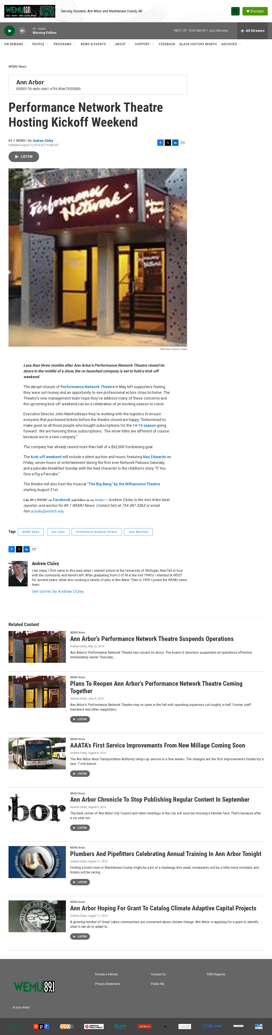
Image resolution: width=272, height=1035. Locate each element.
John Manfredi (138, 532)
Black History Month (198, 44)
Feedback (167, 44)
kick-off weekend (46, 457)
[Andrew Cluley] (18, 573)
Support (142, 44)
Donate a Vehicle (106, 974)
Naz (146, 457)
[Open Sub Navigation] (26, 44)
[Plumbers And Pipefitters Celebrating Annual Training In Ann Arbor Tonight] (37, 862)
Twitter (100, 499)
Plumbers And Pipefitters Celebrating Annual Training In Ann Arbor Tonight (165, 854)
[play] (9, 30)
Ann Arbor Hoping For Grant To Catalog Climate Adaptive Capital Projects (163, 908)
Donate (257, 11)
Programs (63, 44)
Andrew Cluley (43, 140)
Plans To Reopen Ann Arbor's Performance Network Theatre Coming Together (156, 687)
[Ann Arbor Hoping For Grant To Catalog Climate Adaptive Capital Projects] (37, 916)
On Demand (13, 44)
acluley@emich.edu (47, 511)
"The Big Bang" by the (106, 484)
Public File (157, 984)
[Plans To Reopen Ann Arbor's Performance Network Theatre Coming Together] (37, 692)
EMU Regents (216, 974)
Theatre (108, 386)
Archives (229, 44)
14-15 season (144, 425)
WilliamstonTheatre (142, 484)
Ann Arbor (30, 82)
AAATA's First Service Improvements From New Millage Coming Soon (157, 745)
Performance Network (81, 386)
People (38, 44)
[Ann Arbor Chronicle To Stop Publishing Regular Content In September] (37, 808)
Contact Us (158, 974)
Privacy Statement (107, 984)
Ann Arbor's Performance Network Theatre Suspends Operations (152, 638)
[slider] (29, 30)
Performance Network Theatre (96, 532)
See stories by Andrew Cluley (58, 591)
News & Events (93, 44)
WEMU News (17, 66)
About (120, 44)
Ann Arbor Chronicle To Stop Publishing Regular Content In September (159, 799)
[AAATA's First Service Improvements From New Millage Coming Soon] (37, 753)
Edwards (158, 457)
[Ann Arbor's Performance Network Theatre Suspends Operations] (37, 647)
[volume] (22, 31)
